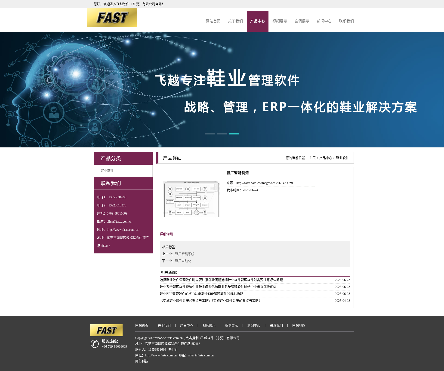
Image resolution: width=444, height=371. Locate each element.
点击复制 (192, 338)
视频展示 (279, 21)
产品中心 (257, 21)
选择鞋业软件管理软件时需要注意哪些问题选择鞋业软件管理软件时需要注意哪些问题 (221, 280)
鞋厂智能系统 (184, 254)
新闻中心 (324, 21)
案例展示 (302, 21)
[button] (210, 133)
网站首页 (213, 21)
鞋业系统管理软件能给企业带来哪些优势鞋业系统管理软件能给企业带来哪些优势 (218, 287)
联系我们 (346, 21)
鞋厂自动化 (183, 261)
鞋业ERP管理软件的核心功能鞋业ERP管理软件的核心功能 (201, 294)
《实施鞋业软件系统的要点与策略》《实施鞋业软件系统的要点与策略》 (211, 300)
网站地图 (298, 325)
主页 (312, 158)
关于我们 (235, 21)
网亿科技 (141, 361)
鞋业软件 (107, 170)
